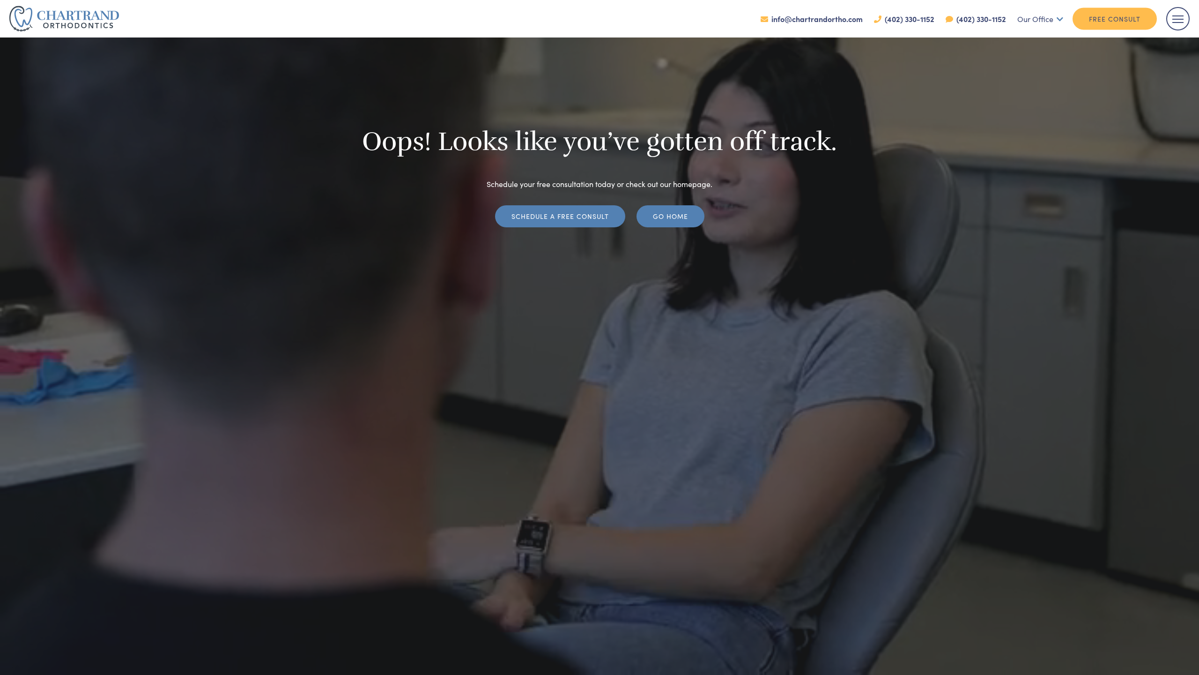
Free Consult (1114, 18)
